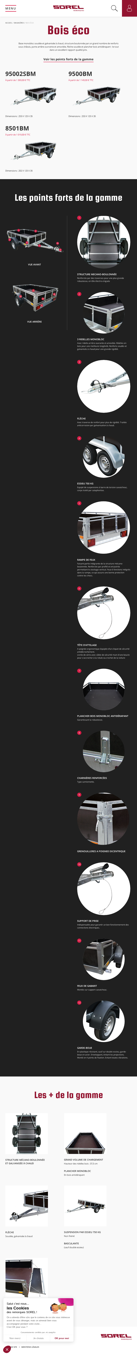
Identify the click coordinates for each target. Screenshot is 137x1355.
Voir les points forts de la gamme (68, 59)
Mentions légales (30, 1347)
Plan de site (11, 1347)
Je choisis (38, 1338)
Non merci (15, 1338)
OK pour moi (62, 1338)
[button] (7, 1349)
